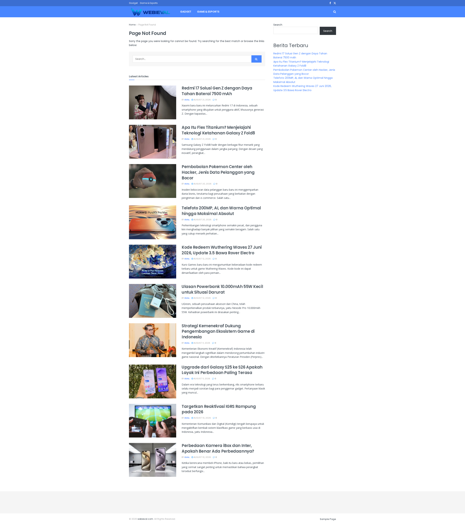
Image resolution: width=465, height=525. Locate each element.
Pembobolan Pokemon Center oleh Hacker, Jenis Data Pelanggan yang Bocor (218, 172)
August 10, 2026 (202, 417)
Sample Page (328, 519)
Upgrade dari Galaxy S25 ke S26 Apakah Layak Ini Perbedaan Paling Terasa (222, 370)
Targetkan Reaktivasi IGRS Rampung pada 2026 (219, 409)
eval (187, 99)
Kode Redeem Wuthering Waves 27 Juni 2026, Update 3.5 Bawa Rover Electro (222, 250)
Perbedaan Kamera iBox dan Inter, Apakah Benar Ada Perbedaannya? (218, 448)
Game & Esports (149, 3)
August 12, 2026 (202, 258)
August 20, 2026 (202, 183)
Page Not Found (147, 24)
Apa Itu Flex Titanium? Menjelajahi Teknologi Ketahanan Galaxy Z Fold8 (218, 130)
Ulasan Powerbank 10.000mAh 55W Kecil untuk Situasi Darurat (222, 289)
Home (132, 24)
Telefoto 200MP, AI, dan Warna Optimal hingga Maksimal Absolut (221, 210)
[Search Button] (256, 59)
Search (277, 25)
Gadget (133, 3)
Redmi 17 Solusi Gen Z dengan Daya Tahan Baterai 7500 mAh (217, 91)
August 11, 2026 (201, 342)
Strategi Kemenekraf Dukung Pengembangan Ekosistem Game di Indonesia (218, 331)
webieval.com (145, 518)
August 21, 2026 (202, 99)
